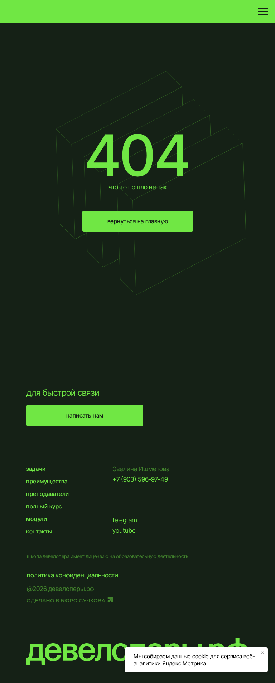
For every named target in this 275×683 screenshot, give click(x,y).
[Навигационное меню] (263, 11)
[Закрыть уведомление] (262, 652)
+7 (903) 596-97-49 (140, 479)
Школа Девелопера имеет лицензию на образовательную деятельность (107, 556)
